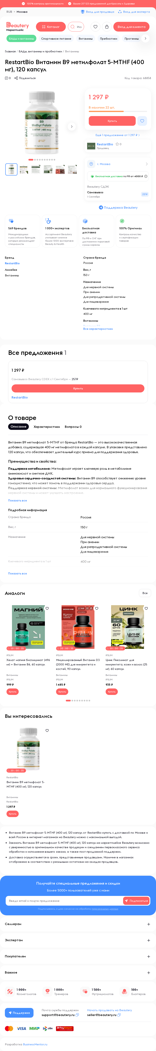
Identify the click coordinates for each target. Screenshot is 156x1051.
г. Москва (103, 164)
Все (145, 593)
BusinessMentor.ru (35, 1044)
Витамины (72, 51)
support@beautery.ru (58, 1015)
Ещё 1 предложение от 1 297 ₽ (116, 135)
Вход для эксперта (136, 12)
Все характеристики (98, 329)
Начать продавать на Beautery (109, 1010)
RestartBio (105, 144)
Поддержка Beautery (121, 207)
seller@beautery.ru (101, 1015)
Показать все (17, 500)
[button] (145, 38)
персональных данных (105, 908)
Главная (10, 51)
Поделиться (27, 78)
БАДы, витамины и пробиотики (40, 51)
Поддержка (21, 1013)
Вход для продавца (100, 12)
